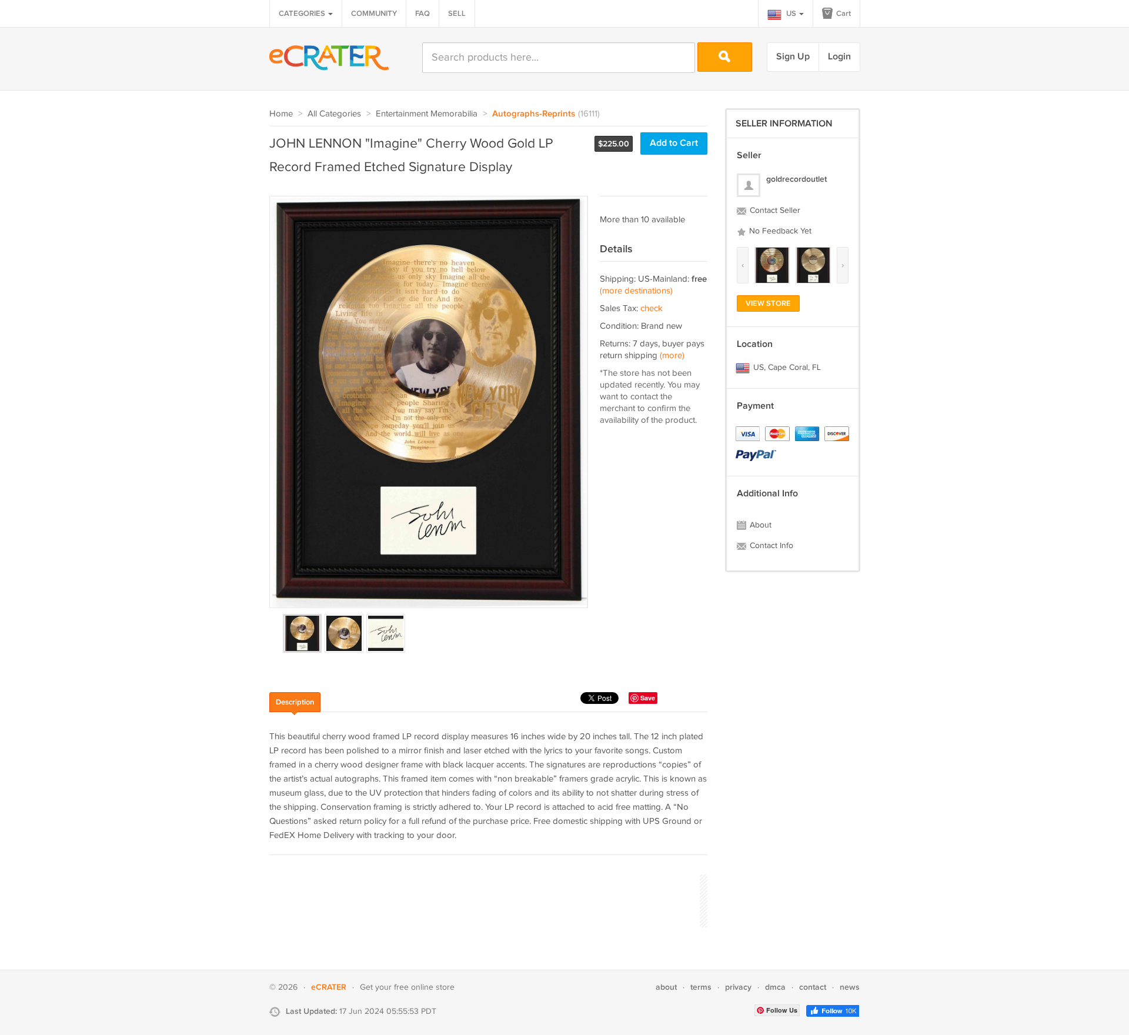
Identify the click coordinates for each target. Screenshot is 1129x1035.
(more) (672, 355)
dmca (775, 987)
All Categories (334, 114)
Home (281, 114)
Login (839, 56)
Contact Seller (773, 210)
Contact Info (770, 545)
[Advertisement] (483, 899)
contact (812, 987)
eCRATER (328, 987)
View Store (768, 303)
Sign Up (793, 56)
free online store (424, 987)
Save (647, 697)
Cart (842, 13)
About (759, 525)
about (666, 987)
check (651, 308)
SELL (457, 13)
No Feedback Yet (779, 231)
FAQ (422, 13)
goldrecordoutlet (796, 179)
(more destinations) (636, 291)
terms (701, 987)
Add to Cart (674, 143)
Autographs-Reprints (533, 114)
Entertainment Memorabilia (426, 114)
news (850, 987)
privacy (738, 987)
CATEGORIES (303, 13)
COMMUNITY (374, 13)
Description (295, 702)
